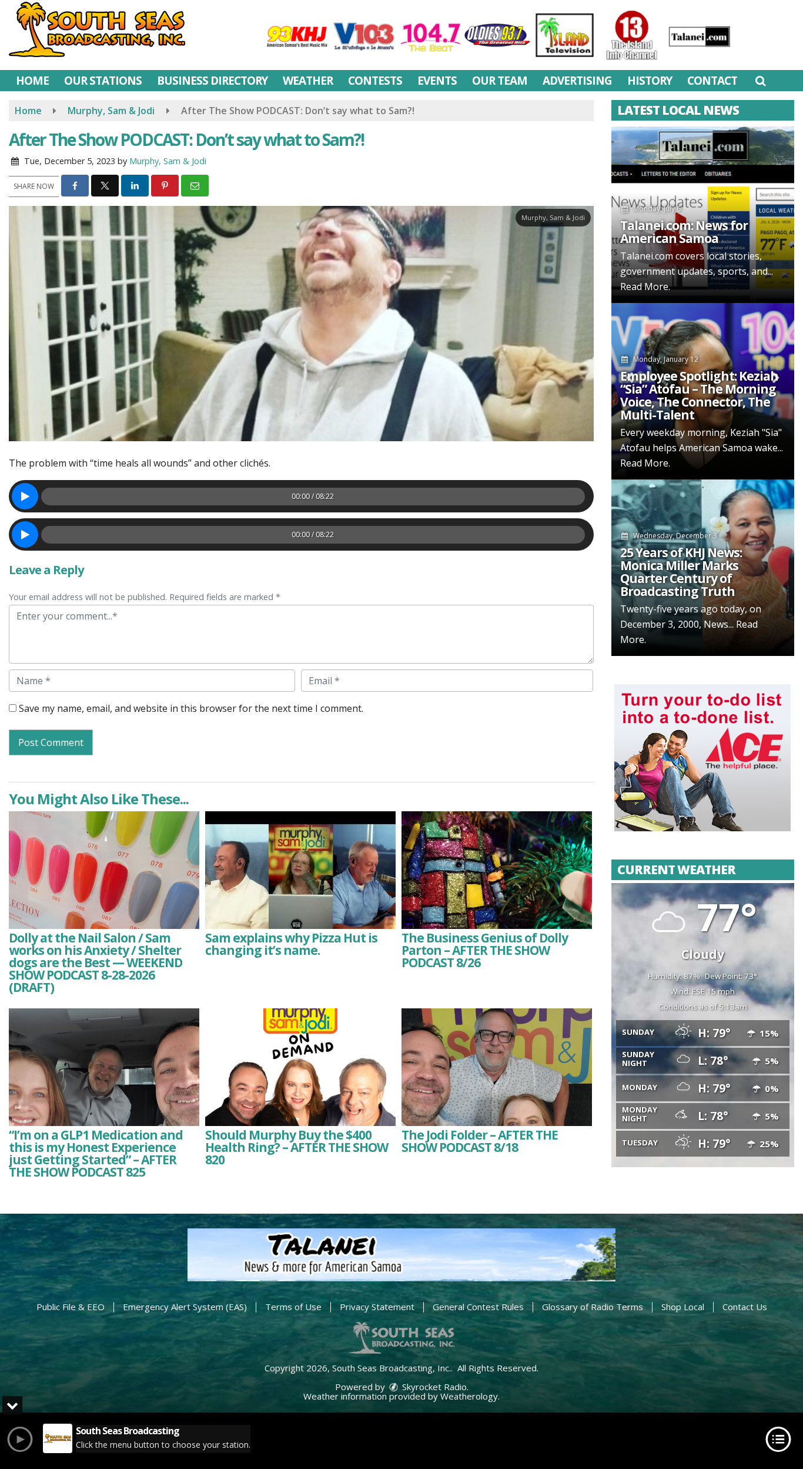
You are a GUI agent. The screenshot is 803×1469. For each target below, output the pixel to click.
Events (437, 80)
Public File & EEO (70, 1307)
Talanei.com (646, 255)
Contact (712, 80)
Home (32, 80)
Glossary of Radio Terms (592, 1307)
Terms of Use (293, 1307)
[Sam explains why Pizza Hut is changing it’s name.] (300, 870)
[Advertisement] (702, 757)
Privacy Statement (377, 1307)
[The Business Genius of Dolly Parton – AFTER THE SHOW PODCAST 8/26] (497, 870)
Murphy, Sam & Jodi (167, 160)
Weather (308, 80)
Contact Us (744, 1307)
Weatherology (469, 1396)
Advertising (577, 80)
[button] (760, 80)
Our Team (499, 80)
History (649, 80)
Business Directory (212, 80)
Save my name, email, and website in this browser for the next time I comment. (191, 708)
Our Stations (103, 80)
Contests (375, 80)
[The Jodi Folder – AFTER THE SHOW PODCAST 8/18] (497, 1067)
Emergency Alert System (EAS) (185, 1307)
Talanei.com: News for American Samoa (684, 232)
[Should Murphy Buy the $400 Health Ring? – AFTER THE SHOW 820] (300, 1067)
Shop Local (682, 1307)
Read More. (645, 286)
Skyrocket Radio (433, 1387)
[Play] (25, 496)
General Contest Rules (478, 1307)
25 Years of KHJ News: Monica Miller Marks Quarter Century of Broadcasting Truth (681, 571)
